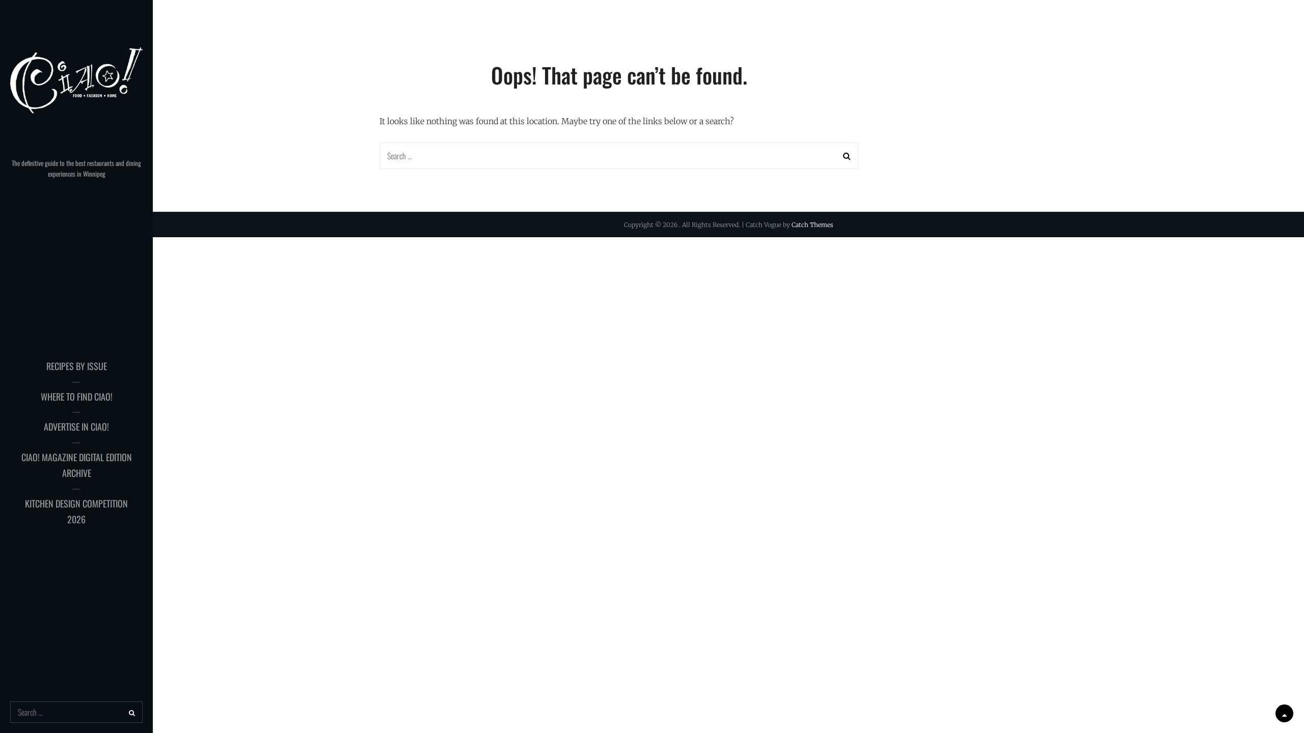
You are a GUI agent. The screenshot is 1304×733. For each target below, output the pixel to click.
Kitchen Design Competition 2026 (76, 511)
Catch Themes (812, 225)
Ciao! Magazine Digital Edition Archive (76, 465)
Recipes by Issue (76, 366)
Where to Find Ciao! (77, 396)
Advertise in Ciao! (76, 426)
